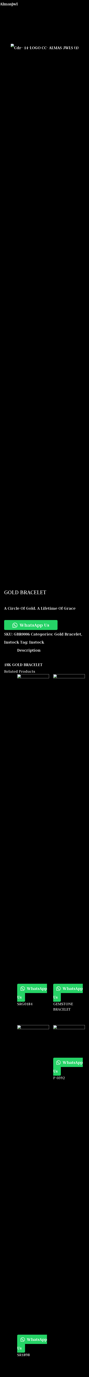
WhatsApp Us (33, 625)
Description (29, 650)
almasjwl (9, 3)
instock (11, 642)
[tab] (51, 650)
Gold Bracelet (67, 634)
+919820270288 (73, 37)
